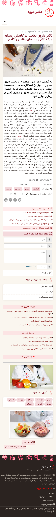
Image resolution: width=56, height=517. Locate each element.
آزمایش (36, 189)
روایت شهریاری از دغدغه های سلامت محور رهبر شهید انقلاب (32, 317)
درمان (31, 110)
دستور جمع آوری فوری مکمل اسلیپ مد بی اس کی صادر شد (32, 223)
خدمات (29, 404)
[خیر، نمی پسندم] (15, 194)
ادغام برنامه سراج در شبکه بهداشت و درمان (37, 212)
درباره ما (51, 493)
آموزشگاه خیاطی (47, 286)
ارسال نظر (45, 273)
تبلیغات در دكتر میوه (46, 496)
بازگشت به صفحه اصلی (14, 446)
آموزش (11, 399)
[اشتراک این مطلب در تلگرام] (20, 200)
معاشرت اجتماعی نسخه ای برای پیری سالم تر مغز (35, 348)
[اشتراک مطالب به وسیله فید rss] (6, 200)
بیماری (18, 189)
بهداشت (40, 399)
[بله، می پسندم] (27, 194)
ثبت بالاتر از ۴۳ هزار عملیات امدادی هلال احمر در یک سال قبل (30, 220)
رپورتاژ (48, 404)
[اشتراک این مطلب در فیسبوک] (15, 200)
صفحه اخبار (27, 442)
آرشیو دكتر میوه (48, 500)
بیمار (27, 189)
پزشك (8, 189)
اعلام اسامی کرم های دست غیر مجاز (39, 216)
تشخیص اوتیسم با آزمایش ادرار (41, 321)
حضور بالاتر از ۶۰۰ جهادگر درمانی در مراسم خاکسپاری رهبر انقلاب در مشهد (29, 312)
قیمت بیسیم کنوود (46, 297)
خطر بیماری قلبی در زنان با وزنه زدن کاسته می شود (35, 325)
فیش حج (49, 291)
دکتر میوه (34, 12)
